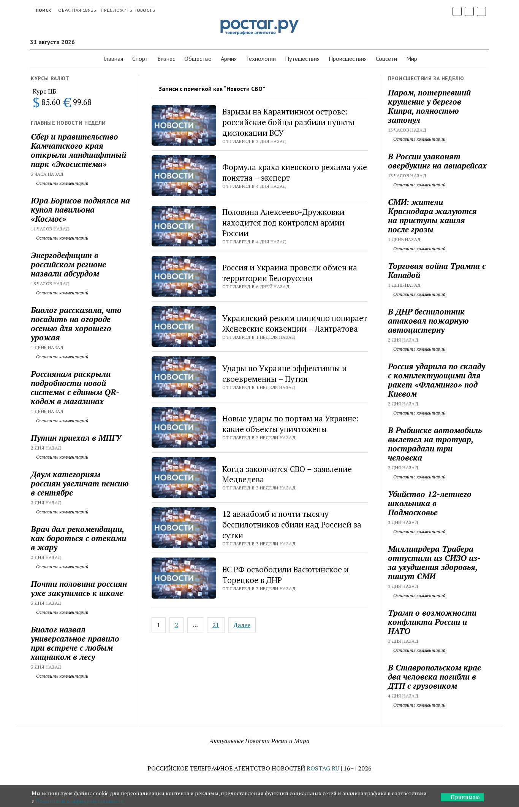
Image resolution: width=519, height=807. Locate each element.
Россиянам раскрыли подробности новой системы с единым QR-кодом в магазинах (75, 387)
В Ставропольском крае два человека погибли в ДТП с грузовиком (434, 676)
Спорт (140, 58)
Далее (242, 625)
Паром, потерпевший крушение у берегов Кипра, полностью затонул (429, 106)
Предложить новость (128, 10)
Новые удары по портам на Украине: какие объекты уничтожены (290, 423)
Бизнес (166, 58)
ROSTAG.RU (323, 768)
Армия (229, 58)
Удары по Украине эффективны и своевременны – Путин (284, 373)
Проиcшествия (348, 58)
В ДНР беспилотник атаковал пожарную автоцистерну (428, 320)
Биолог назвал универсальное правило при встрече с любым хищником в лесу (75, 643)
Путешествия (302, 58)
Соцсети (386, 58)
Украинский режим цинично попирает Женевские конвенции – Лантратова (294, 323)
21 (215, 625)
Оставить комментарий (62, 183)
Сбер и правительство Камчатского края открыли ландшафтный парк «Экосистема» (78, 150)
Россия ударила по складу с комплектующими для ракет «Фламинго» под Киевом (436, 380)
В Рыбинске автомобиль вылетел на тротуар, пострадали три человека (435, 444)
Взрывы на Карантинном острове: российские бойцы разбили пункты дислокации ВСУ (288, 122)
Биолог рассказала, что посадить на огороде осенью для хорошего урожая (76, 323)
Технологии (261, 58)
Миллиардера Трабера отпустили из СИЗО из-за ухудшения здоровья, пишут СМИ (434, 562)
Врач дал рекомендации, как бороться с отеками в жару (78, 538)
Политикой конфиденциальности (79, 801)
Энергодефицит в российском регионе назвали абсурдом (68, 264)
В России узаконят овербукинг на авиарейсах (437, 161)
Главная (113, 58)
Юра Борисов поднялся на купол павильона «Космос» (80, 209)
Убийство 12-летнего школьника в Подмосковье (430, 503)
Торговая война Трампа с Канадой (437, 270)
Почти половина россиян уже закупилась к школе (79, 588)
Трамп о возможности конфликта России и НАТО (432, 621)
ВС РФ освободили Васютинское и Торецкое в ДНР (285, 574)
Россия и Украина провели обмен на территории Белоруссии (289, 272)
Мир (411, 58)
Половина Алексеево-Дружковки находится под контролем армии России (283, 222)
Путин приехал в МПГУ (76, 437)
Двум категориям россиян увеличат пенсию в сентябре (80, 483)
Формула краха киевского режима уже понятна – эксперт (294, 172)
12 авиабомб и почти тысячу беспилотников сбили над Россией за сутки (291, 524)
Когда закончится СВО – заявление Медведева (287, 474)
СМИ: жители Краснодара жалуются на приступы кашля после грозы (432, 215)
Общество (198, 58)
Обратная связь (77, 10)
